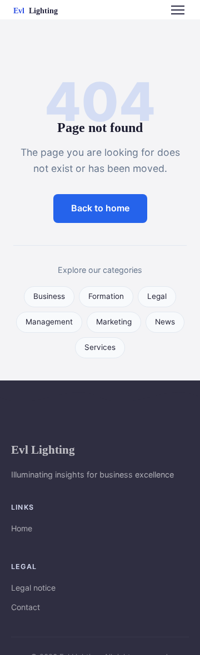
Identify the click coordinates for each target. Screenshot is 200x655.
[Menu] (178, 10)
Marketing (114, 321)
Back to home (100, 208)
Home (21, 528)
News (165, 321)
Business (49, 296)
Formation (106, 296)
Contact (25, 607)
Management (49, 321)
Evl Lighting (43, 449)
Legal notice (33, 587)
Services (100, 347)
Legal (157, 296)
